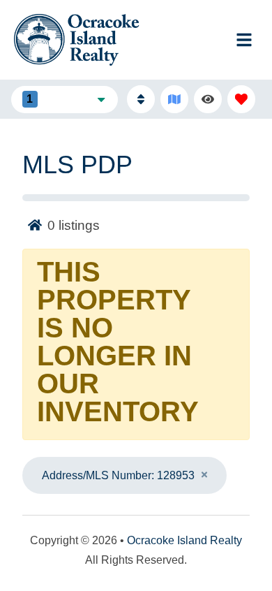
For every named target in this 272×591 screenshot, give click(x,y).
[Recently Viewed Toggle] (208, 99)
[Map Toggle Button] (174, 99)
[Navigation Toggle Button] (244, 40)
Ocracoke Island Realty (184, 540)
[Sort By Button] (141, 99)
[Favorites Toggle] (241, 99)
